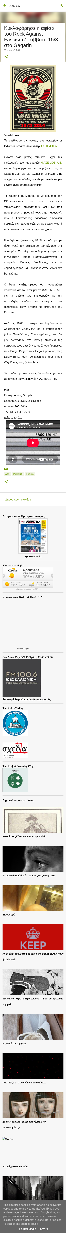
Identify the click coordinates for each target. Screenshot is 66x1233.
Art (7, 474)
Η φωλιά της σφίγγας (14, 1043)
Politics (18, 474)
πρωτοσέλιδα (33, 556)
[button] (6, 57)
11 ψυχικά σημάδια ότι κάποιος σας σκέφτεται (29, 875)
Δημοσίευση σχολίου (18, 499)
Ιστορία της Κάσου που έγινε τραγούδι (24, 836)
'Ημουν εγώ (9, 914)
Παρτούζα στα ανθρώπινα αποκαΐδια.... (24, 1082)
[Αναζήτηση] (61, 5)
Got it (43, 1229)
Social (30, 474)
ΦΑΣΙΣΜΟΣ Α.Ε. (50, 146)
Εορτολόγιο (23, 648)
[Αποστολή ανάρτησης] (6, 470)
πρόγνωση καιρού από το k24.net (28, 589)
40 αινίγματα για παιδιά (15, 1166)
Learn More (27, 1229)
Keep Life (14, 5)
